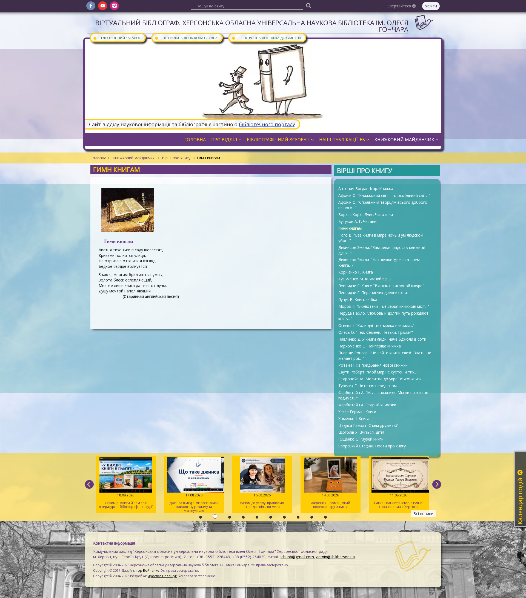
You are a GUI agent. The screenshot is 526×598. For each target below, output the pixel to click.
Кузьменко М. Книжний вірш (364, 278)
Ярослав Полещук (162, 576)
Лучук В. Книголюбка (357, 299)
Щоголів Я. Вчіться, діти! (361, 432)
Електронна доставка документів (266, 37)
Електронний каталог (117, 37)
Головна (98, 157)
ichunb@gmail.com (297, 556)
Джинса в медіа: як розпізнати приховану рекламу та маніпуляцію (194, 503)
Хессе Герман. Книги (357, 411)
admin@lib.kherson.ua (335, 556)
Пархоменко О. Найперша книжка (369, 346)
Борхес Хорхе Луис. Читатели (365, 214)
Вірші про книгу (176, 157)
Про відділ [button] (224, 140)
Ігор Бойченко (147, 570)
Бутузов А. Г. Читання (358, 221)
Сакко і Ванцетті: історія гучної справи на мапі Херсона (398, 501)
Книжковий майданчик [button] (404, 140)
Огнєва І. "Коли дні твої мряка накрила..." (376, 325)
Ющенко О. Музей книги (361, 439)
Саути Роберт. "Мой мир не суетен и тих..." (378, 372)
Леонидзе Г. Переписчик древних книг (373, 292)
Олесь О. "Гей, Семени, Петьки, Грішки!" (375, 332)
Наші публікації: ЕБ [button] (342, 140)
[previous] (89, 484)
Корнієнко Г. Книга (355, 272)
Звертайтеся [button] (399, 5)
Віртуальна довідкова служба (186, 37)
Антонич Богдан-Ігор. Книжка (365, 188)
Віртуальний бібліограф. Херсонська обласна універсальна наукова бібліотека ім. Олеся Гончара (251, 26)
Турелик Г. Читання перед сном (367, 385)
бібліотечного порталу (267, 124)
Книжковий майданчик (134, 157)
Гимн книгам (350, 228)
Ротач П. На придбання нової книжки (373, 365)
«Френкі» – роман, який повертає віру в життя (330, 501)
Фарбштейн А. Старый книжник (367, 404)
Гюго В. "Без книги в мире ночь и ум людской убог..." (380, 237)
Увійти (431, 5)
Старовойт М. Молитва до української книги (380, 378)
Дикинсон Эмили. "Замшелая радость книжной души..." (381, 250)
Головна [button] (195, 140)
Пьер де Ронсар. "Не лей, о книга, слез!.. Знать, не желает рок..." (384, 355)
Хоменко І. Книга (353, 418)
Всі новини (423, 513)
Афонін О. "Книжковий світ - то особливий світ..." (384, 195)
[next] (436, 484)
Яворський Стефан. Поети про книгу (372, 446)
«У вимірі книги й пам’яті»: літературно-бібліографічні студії (126, 501)
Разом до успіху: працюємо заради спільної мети (262, 501)
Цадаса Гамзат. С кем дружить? (368, 425)
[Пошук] (308, 5)
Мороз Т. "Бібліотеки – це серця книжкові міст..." (383, 306)
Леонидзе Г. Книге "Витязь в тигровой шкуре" (381, 285)
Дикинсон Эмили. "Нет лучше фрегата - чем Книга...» (379, 262)
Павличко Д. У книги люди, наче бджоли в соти (382, 339)
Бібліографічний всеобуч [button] (278, 140)
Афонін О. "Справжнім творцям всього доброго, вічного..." (383, 205)
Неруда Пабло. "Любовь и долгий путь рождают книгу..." (383, 316)
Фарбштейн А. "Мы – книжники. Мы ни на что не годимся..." (383, 395)
